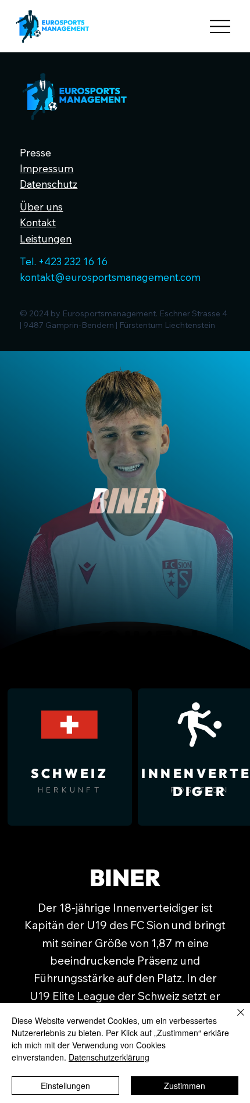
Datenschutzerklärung (109, 1057)
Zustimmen (184, 1085)
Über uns (41, 207)
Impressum (46, 168)
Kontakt (38, 222)
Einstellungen (65, 1085)
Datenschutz (48, 184)
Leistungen (46, 239)
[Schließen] (234, 1019)
